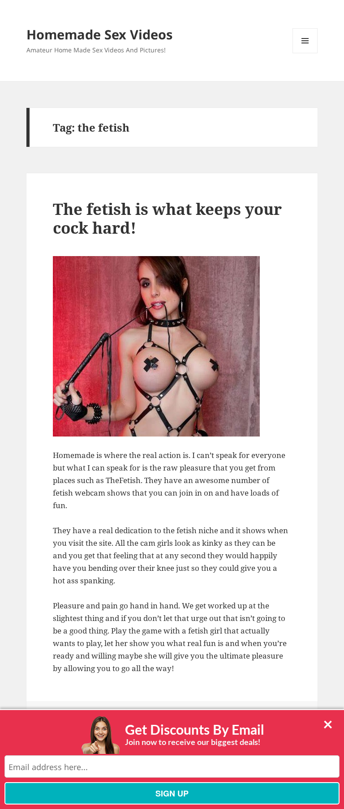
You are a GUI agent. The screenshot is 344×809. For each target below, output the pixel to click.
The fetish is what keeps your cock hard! (167, 218)
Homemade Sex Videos (99, 34)
